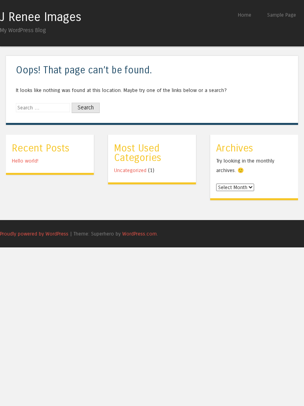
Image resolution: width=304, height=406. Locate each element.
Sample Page (281, 15)
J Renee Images (41, 17)
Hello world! (25, 161)
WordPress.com (139, 234)
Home (244, 15)
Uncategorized (130, 170)
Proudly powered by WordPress (34, 234)
